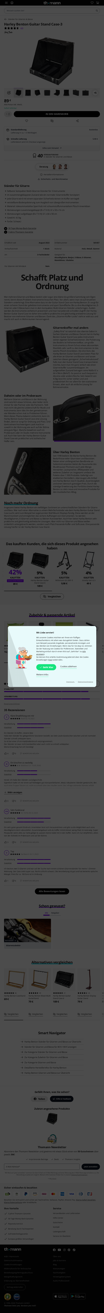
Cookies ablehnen (68, 666)
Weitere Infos (42, 674)
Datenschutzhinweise (85, 682)
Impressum (70, 682)
